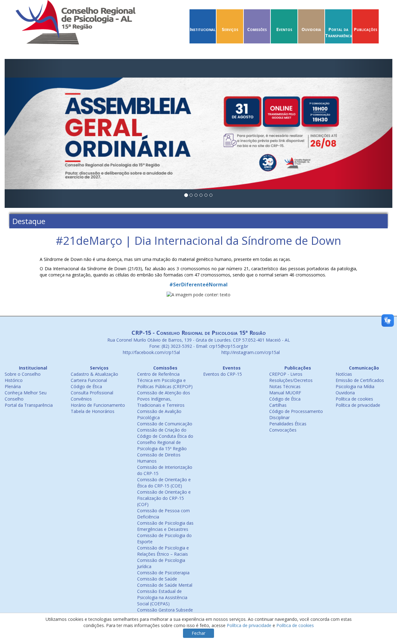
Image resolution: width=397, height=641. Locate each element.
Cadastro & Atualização (94, 374)
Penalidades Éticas (287, 424)
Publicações (365, 29)
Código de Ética (86, 386)
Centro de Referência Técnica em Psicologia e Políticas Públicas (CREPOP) (165, 380)
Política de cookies (354, 399)
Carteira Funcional (89, 380)
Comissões (257, 29)
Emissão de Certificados (360, 380)
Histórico (14, 380)
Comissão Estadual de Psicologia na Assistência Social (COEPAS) (162, 597)
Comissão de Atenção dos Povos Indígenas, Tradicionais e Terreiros (163, 399)
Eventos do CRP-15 (222, 374)
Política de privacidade (358, 405)
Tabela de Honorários (92, 411)
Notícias (344, 374)
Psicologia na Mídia (355, 386)
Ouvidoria (311, 29)
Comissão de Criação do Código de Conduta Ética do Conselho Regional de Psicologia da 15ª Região (165, 439)
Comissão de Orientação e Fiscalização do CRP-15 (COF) (164, 498)
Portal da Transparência (339, 32)
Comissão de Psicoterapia (163, 573)
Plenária (13, 386)
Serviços (230, 29)
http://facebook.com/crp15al (151, 352)
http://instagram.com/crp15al (250, 352)
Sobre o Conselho (23, 374)
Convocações (283, 430)
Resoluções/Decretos (291, 380)
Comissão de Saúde (157, 579)
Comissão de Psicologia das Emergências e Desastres (165, 526)
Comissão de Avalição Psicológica (159, 414)
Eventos (284, 29)
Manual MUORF (285, 393)
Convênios (81, 399)
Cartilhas (278, 405)
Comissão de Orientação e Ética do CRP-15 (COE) (164, 483)
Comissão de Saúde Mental (164, 585)
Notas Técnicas (285, 386)
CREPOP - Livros (285, 374)
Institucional (203, 29)
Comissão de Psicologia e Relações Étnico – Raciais (163, 551)
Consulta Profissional (92, 393)
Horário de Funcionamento (98, 405)
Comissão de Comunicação (164, 424)
